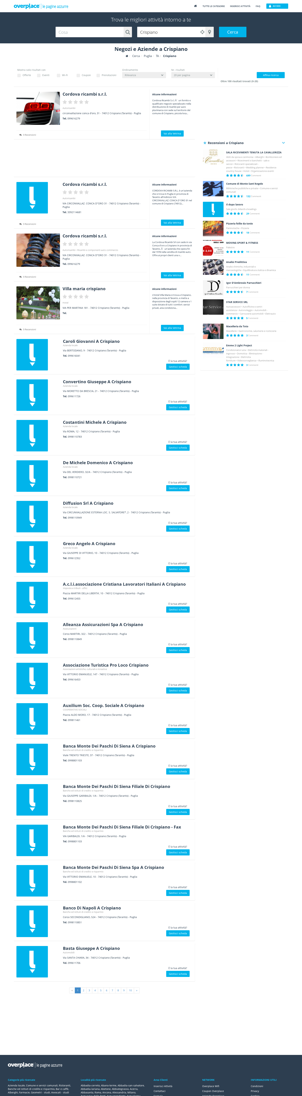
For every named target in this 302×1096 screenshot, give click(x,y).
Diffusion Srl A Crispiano (88, 503)
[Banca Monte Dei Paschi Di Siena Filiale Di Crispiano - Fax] (38, 840)
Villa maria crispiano (84, 288)
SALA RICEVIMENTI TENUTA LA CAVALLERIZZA (254, 152)
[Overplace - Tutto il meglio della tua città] (195, 6)
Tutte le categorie (214, 6)
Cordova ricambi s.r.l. (85, 94)
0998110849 (75, 639)
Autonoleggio (246, 310)
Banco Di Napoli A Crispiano (92, 908)
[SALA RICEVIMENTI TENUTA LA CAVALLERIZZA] (213, 157)
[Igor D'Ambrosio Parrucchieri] (213, 288)
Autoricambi (69, 108)
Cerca (232, 32)
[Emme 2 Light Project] (213, 350)
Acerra (134, 1089)
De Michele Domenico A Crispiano (98, 462)
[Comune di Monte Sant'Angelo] (213, 189)
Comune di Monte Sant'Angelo (244, 183)
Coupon (86, 75)
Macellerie (231, 331)
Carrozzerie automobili (251, 313)
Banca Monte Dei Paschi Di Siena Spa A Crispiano (113, 867)
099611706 (74, 963)
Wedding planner (255, 167)
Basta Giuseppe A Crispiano (91, 948)
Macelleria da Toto (237, 326)
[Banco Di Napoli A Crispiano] (38, 921)
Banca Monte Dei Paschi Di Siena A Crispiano (109, 746)
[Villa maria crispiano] (38, 302)
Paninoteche (232, 228)
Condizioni (257, 1086)
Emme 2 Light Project (239, 345)
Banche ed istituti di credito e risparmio (83, 750)
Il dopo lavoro (234, 204)
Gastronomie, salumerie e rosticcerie (257, 331)
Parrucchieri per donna (238, 287)
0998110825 (75, 801)
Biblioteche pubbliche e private (242, 188)
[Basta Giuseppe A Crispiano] (38, 961)
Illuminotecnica (266, 360)
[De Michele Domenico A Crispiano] (38, 476)
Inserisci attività (240, 6)
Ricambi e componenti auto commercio (97, 250)
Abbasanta (87, 1092)
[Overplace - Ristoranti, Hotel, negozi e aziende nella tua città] (41, 6)
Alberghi (259, 157)
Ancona (106, 1092)
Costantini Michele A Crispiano (95, 422)
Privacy (255, 1091)
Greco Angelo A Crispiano (89, 543)
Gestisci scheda (178, 366)
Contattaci (160, 1091)
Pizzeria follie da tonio (239, 223)
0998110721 (75, 477)
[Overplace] (127, 56)
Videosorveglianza (246, 360)
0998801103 (75, 760)
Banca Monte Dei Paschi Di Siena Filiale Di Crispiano (116, 786)
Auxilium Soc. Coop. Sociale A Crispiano (103, 705)
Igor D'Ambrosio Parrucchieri (243, 282)
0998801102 (75, 882)
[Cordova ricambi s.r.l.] (38, 108)
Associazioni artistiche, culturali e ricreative (85, 669)
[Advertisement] (104, 159)
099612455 (74, 598)
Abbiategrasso (120, 1089)
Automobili (68, 952)
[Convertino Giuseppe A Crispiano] (38, 395)
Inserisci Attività (163, 1086)
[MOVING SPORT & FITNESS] (213, 248)
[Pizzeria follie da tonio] (213, 228)
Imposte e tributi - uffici (75, 588)
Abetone (106, 1089)
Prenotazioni (109, 75)
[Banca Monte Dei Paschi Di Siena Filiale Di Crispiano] (38, 800)
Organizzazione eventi (262, 171)
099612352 (74, 558)
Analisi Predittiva (236, 262)
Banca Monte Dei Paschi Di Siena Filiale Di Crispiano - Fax (122, 827)
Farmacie (24, 1092)
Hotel (65, 302)
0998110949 (75, 517)
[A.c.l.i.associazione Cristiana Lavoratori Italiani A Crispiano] (38, 597)
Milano (131, 1092)
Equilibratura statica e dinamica (259, 270)
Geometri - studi (40, 1092)
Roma (98, 1092)
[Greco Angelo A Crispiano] (38, 557)
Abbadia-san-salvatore (131, 1085)
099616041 (74, 355)
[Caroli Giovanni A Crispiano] (38, 354)
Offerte (27, 75)
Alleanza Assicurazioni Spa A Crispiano (103, 624)
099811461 (74, 720)
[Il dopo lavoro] (213, 209)
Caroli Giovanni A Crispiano (91, 341)
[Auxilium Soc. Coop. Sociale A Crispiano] (38, 719)
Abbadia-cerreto (90, 1085)
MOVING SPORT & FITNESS (242, 242)
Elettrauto (270, 313)
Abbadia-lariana (90, 1089)
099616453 (74, 679)
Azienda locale (70, 345)
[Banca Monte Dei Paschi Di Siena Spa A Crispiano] (38, 881)
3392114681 (74, 212)
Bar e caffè (62, 1089)
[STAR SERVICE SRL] (213, 307)
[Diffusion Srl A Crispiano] (38, 516)
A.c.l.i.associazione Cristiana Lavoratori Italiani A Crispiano (124, 584)
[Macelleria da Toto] (213, 331)
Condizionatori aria (236, 350)
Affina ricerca (271, 75)
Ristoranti (239, 167)
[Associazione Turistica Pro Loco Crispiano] (38, 678)
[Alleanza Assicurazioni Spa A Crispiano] (38, 638)
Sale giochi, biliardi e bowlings (241, 209)
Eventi (45, 75)
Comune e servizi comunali (42, 1085)
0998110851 (75, 922)
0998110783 (75, 436)
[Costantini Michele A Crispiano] (38, 435)
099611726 (74, 396)
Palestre (230, 247)
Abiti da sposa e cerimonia (239, 157)
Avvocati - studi (60, 1092)
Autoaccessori (233, 306)
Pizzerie (245, 228)
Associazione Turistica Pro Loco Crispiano (106, 665)
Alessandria (119, 1092)
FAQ (258, 6)
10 (130, 990)
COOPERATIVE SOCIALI (75, 709)
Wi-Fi (65, 75)
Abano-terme (108, 1085)
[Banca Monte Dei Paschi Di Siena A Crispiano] (38, 759)
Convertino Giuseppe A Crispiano (97, 381)
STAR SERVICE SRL (237, 302)
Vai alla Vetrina (172, 133)
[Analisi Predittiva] (213, 267)
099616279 (73, 118)
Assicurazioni (69, 628)
